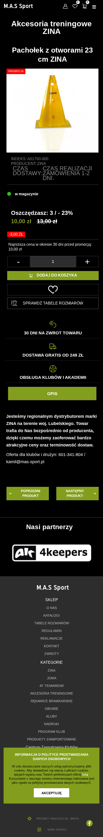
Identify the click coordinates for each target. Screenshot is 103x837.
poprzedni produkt (30, 493)
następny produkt (75, 493)
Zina (41, 164)
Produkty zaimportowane (51, 739)
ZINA (51, 670)
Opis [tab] (52, 393)
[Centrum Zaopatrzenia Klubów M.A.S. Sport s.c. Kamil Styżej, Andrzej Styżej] (18, 6)
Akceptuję (51, 793)
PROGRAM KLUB (51, 732)
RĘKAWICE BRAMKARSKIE (52, 701)
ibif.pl (74, 818)
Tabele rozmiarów (51, 623)
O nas (51, 608)
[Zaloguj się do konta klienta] (65, 6)
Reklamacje (51, 638)
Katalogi (51, 615)
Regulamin (52, 631)
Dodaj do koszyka (57, 275)
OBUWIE (51, 709)
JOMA (51, 678)
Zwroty (51, 654)
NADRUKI (51, 724)
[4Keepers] (51, 552)
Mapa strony (57, 829)
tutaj (85, 774)
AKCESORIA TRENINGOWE (51, 693)
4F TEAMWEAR (52, 686)
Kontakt (51, 646)
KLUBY (51, 716)
